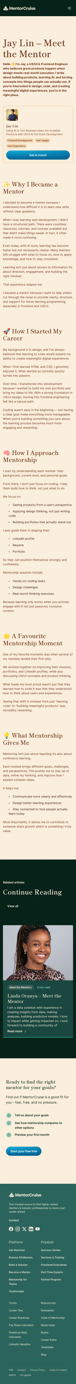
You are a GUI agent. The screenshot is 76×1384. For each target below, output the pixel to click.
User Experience (16, 146)
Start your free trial (24, 1151)
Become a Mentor (19, 1272)
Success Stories (51, 1250)
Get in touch (38, 155)
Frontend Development (20, 140)
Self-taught (42, 140)
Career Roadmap (19, 1317)
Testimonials (16, 1291)
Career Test (16, 1310)
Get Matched (17, 1250)
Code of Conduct (58, 1370)
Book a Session (18, 1264)
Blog (43, 1354)
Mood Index (48, 1325)
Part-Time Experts (52, 1272)
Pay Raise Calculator (21, 1325)
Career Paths (49, 1339)
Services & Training (52, 1257)
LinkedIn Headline (19, 1344)
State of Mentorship (53, 1317)
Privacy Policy (37, 1370)
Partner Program (51, 1279)
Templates (47, 1347)
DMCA (12, 1375)
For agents (25, 1375)
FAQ (11, 1370)
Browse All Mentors (21, 1257)
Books (44, 1332)
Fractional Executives (54, 1264)
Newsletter (47, 1310)
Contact (14, 1220)
